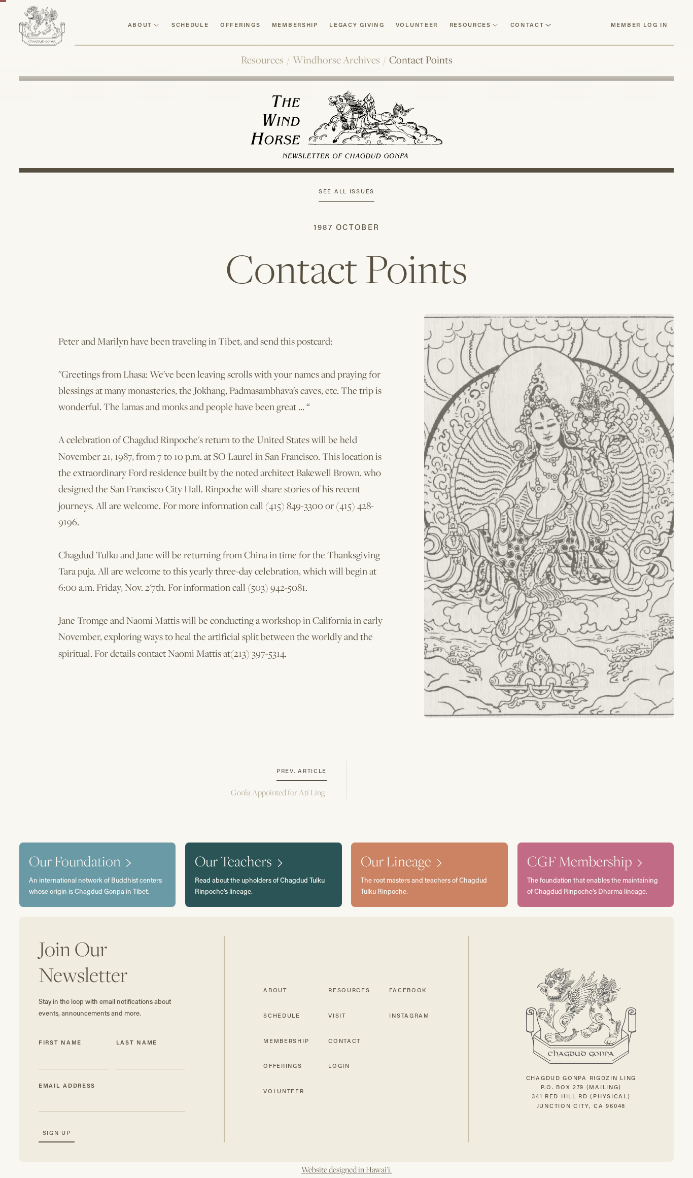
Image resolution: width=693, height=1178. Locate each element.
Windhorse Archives (336, 59)
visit (337, 1015)
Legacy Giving (356, 24)
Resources (262, 59)
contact (527, 24)
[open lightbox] (549, 516)
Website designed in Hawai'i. (346, 1169)
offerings (282, 1065)
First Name (60, 1042)
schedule (190, 24)
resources (470, 24)
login (339, 1065)
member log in (639, 24)
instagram (409, 1015)
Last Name (136, 1042)
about (140, 24)
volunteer (417, 24)
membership (286, 1041)
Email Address (67, 1085)
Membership (295, 24)
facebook (408, 990)
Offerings (240, 24)
